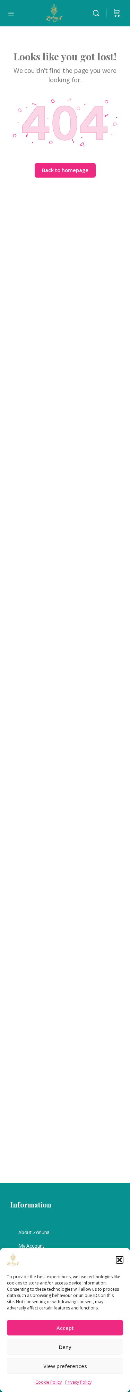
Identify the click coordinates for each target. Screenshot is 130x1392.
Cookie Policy (48, 1382)
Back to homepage (65, 169)
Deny (65, 1346)
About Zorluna (34, 1232)
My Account (31, 1245)
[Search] (98, 13)
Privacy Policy (78, 1382)
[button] (119, 1259)
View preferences (65, 1366)
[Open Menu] (11, 12)
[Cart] (116, 13)
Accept (65, 1327)
